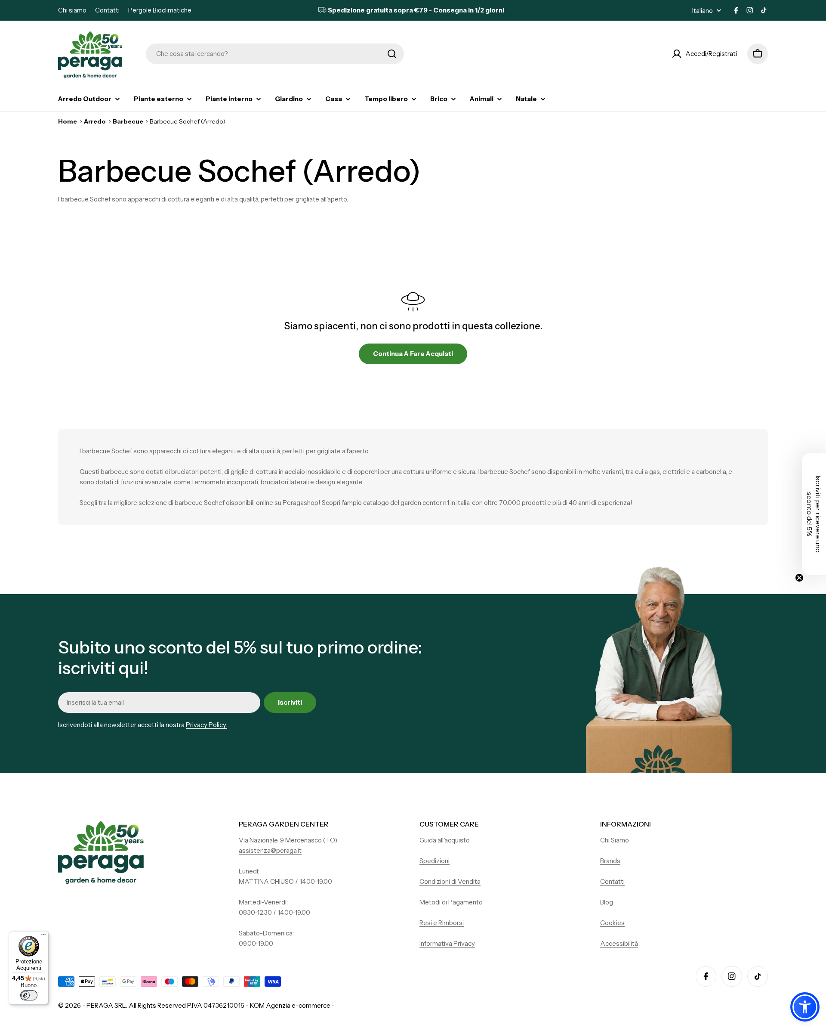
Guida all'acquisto (444, 840)
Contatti (107, 10)
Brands (610, 861)
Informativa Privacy (447, 943)
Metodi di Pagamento (451, 902)
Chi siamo (72, 10)
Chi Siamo (614, 840)
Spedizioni (434, 861)
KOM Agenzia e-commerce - (292, 1005)
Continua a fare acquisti (413, 354)
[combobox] (275, 53)
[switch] (28, 995)
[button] (804, 1006)
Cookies (612, 923)
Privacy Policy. (206, 725)
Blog (606, 902)
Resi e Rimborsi (441, 923)
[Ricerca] (392, 54)
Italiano (702, 10)
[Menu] (43, 936)
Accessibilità (619, 943)
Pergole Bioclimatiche (159, 10)
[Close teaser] (799, 577)
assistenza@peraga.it (270, 850)
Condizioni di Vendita (450, 881)
